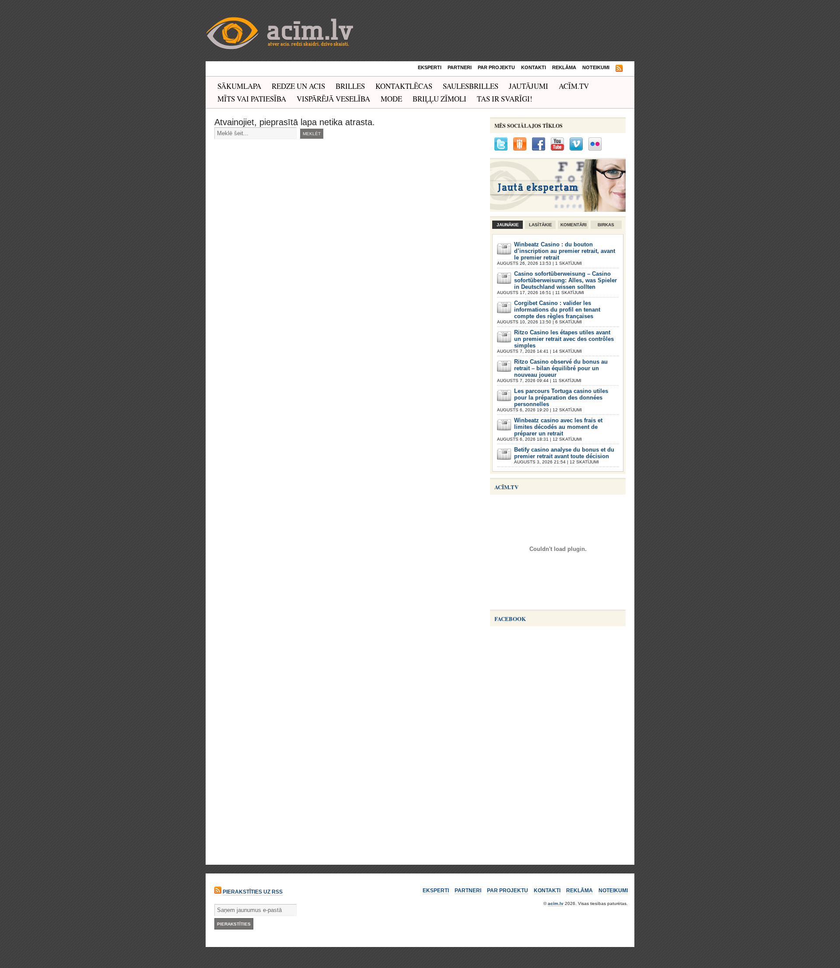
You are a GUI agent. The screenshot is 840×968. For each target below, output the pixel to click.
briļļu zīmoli (439, 99)
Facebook (510, 618)
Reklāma (564, 67)
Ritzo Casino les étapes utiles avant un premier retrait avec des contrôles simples (564, 339)
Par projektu (496, 67)
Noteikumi (595, 67)
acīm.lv (556, 903)
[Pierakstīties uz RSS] (619, 68)
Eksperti (429, 67)
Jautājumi (528, 86)
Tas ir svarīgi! (504, 99)
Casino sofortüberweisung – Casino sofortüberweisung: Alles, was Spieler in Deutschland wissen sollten (565, 280)
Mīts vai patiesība (251, 99)
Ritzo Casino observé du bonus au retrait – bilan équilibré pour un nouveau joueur (561, 368)
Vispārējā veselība (333, 99)
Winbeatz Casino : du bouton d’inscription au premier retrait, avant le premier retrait (564, 251)
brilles (350, 86)
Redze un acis (298, 86)
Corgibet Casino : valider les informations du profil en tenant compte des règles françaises (557, 309)
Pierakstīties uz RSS (253, 892)
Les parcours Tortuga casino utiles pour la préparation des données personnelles (561, 397)
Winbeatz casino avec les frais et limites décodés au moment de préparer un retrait (558, 427)
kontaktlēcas (403, 86)
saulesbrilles (470, 86)
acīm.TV (574, 86)
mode (391, 99)
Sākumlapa (239, 86)
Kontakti (533, 67)
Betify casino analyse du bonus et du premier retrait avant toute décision (564, 452)
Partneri (460, 67)
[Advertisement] (555, 799)
